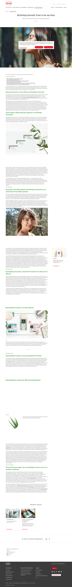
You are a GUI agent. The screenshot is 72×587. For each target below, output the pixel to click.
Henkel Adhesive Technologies (26, 570)
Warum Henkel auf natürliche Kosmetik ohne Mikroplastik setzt (18, 80)
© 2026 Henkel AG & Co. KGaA (10, 585)
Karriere (52, 7)
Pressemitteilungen (9, 575)
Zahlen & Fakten (8, 573)
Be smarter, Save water (32, 477)
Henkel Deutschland (11, 552)
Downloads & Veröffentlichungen (41, 575)
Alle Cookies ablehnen (39, 47)
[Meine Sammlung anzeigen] (56, 4)
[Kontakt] (54, 4)
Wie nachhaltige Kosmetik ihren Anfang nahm (15, 78)
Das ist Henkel (9, 7)
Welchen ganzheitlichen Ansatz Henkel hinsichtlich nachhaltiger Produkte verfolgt (21, 83)
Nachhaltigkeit (24, 7)
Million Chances (30, 486)
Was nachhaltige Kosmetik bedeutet (13, 79)
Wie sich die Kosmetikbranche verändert (14, 81)
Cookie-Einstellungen (23, 47)
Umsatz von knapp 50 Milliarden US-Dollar (30, 96)
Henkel (9, 550)
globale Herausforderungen (22, 485)
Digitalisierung (31, 7)
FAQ (36, 577)
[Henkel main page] (9, 3)
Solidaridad (8, 447)
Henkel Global (10, 553)
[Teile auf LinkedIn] (46, 539)
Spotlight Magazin (39, 7)
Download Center (9, 579)
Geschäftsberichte (9, 577)
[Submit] (65, 4)
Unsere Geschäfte (16, 7)
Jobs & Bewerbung (39, 570)
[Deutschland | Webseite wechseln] (59, 4)
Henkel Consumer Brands (25, 571)
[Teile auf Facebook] (49, 539)
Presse (65, 7)
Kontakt (53, 568)
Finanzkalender (38, 573)
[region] (36, 45)
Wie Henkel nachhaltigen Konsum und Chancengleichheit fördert (18, 84)
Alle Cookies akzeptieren (48, 47)
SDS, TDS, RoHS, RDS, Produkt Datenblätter (26, 574)
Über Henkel (8, 570)
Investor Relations (59, 7)
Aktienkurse (38, 571)
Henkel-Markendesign (9, 571)
